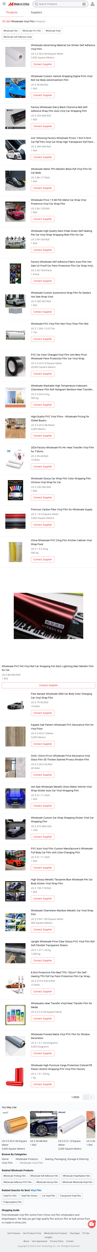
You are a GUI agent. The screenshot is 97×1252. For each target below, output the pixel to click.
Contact (70, 1241)
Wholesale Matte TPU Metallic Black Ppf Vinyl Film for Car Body (61, 170)
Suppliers (36, 12)
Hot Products (13, 1233)
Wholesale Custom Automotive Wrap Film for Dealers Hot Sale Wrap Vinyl (61, 294)
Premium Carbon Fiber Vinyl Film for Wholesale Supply (61, 509)
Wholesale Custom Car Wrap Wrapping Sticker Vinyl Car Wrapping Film (62, 819)
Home (5, 1159)
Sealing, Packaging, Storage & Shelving (67, 1159)
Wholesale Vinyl (53, 30)
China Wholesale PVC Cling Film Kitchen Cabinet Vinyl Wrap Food (61, 542)
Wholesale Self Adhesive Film (44, 1175)
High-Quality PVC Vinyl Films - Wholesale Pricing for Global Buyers (60, 418)
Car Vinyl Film (48, 1195)
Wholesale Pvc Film (31, 30)
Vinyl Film (7, 1162)
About (26, 1241)
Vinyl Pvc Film (10, 1195)
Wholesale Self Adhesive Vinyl (17, 36)
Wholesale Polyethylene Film (76, 1175)
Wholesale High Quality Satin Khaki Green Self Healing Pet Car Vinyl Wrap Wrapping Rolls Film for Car (61, 232)
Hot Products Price (32, 1233)
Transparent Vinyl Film (70, 1195)
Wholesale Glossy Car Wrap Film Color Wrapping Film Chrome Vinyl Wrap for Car (61, 480)
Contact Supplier (42, 64)
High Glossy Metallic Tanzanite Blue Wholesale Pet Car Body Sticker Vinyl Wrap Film (62, 881)
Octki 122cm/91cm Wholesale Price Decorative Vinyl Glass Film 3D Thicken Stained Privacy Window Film (60, 757)
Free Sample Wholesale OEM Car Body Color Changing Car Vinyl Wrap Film (61, 695)
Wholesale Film (10, 30)
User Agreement (39, 1241)
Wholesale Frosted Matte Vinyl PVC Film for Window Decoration (60, 1036)
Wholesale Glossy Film (47, 1182)
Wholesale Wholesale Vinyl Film (77, 1182)
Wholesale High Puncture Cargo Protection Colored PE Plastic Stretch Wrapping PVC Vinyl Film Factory (61, 1067)
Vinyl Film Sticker (29, 1195)
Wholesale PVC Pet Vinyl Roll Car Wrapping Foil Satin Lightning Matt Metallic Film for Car (48, 668)
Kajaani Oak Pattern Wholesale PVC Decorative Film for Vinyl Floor (62, 726)
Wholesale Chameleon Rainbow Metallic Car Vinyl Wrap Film (62, 912)
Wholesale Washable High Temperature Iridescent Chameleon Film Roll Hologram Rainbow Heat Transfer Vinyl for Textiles (61, 387)
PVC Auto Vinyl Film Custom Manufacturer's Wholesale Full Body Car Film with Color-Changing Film (62, 850)
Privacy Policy (56, 1241)
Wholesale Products (27, 1159)
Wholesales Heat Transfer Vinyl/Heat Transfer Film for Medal (61, 1005)
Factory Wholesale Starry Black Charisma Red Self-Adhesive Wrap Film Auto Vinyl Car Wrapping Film (59, 109)
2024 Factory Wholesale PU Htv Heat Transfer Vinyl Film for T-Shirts (62, 449)
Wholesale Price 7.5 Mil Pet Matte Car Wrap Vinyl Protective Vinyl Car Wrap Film (58, 201)
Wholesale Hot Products (55, 1233)
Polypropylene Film (12, 1201)
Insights (48, 1237)
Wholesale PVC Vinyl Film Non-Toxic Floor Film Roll (59, 323)
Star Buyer (75, 1233)
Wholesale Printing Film (14, 1175)
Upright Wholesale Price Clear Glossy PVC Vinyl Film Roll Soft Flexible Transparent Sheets (63, 943)
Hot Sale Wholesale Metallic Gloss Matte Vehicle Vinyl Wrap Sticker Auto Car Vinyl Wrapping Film (61, 788)
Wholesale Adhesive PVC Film (17, 1182)
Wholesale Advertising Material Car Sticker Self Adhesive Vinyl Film (63, 47)
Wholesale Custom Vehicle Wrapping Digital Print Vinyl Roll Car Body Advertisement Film (61, 78)
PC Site (85, 1233)
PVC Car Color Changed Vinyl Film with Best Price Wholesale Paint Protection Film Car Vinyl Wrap (59, 356)
